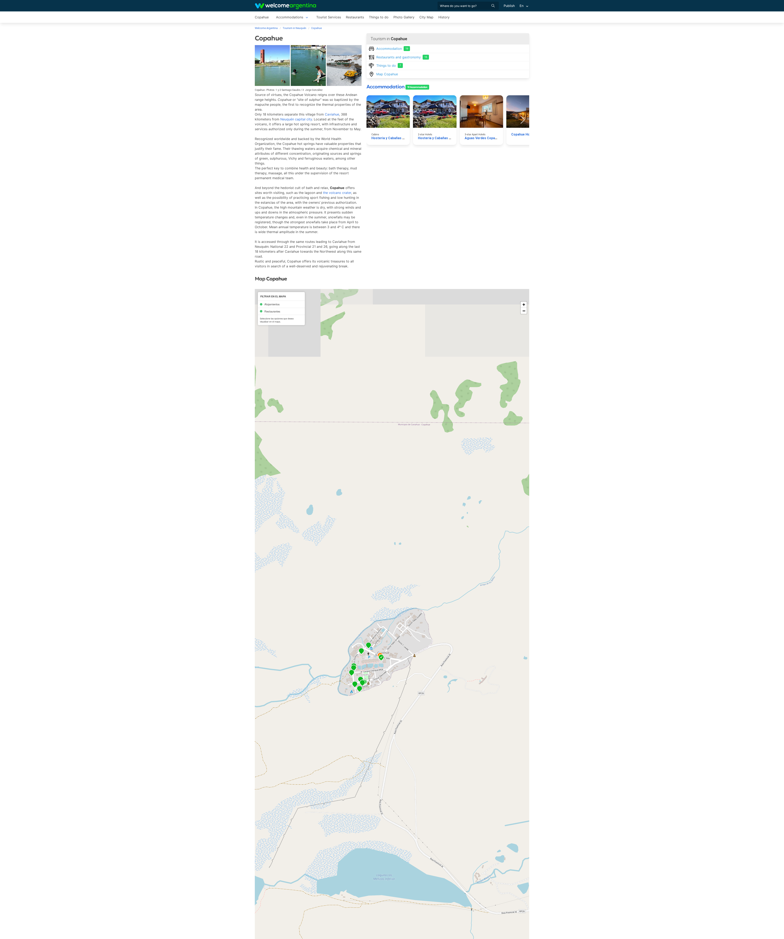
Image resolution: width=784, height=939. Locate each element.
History (444, 17)
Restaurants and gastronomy (401, 57)
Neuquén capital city (296, 119)
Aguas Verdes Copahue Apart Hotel (492, 138)
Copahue (262, 17)
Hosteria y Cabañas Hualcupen (394, 138)
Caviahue (332, 114)
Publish (509, 6)
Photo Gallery (403, 17)
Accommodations (289, 17)
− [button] (523, 311)
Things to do (379, 17)
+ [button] (523, 304)
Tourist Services (328, 17)
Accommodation (392, 49)
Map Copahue (387, 74)
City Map (426, 17)
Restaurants (355, 17)
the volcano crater (337, 193)
